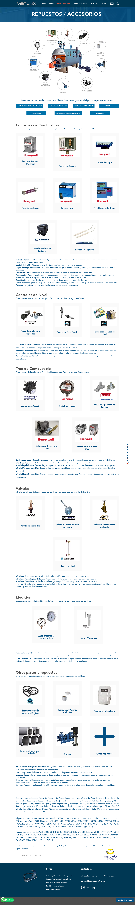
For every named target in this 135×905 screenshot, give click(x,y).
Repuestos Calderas (53, 889)
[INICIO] (18, 856)
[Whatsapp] (3, 900)
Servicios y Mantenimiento (55, 886)
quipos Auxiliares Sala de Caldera (59, 879)
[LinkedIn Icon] (93, 887)
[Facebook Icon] (88, 887)
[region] (30, 150)
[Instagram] (83, 887)
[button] (51, 4)
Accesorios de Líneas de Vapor (56, 883)
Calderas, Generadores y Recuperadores (60, 876)
